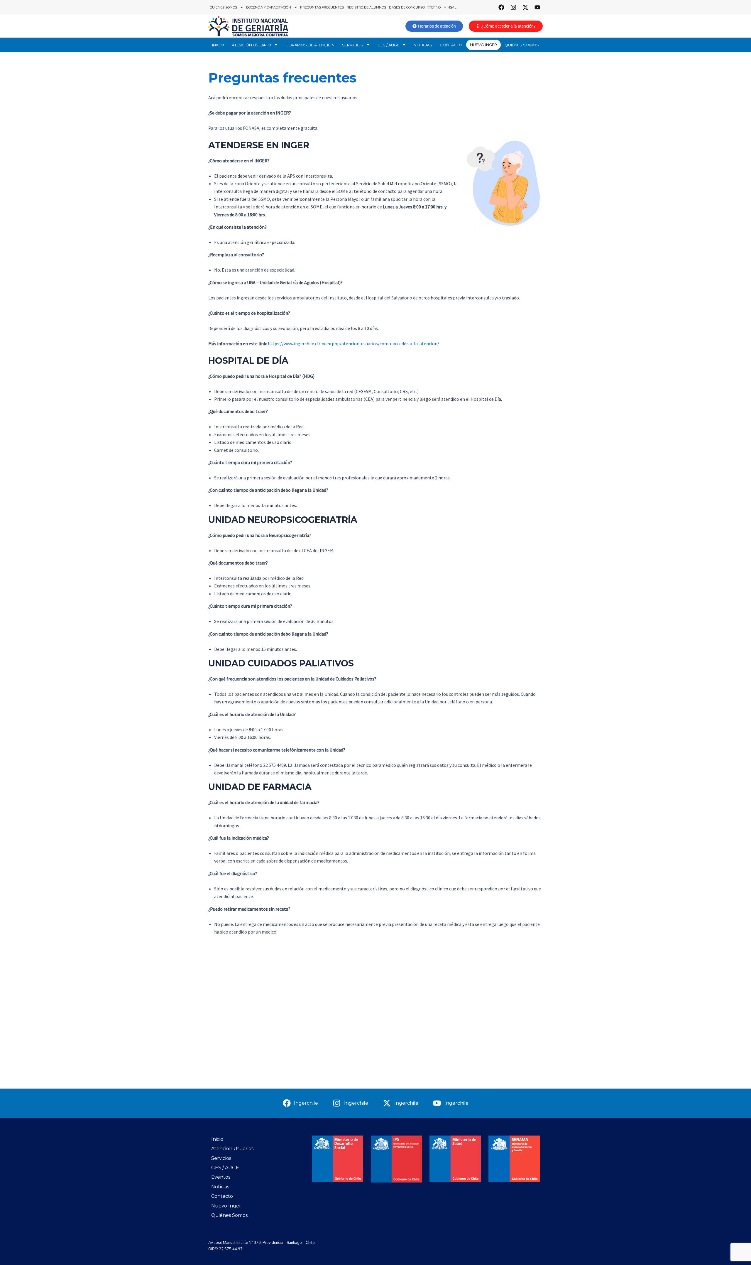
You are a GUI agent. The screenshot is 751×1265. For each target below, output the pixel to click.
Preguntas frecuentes (322, 7)
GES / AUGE (388, 45)
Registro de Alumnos (366, 7)
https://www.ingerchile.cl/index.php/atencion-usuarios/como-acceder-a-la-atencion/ (353, 343)
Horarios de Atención (309, 45)
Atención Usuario (251, 45)
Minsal (450, 7)
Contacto (451, 45)
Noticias (423, 45)
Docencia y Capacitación (268, 7)
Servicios (352, 45)
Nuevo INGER (483, 44)
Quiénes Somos (522, 45)
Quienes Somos (223, 7)
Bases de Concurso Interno (415, 7)
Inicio (218, 45)
